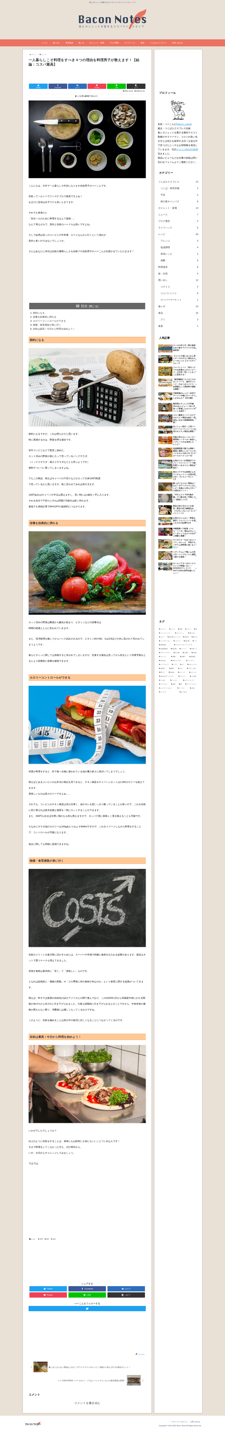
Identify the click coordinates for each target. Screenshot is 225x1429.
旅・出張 (178, 273)
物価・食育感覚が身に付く (47, 325)
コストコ (179, 286)
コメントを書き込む (87, 1403)
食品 (178, 313)
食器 (178, 326)
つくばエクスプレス (178, 181)
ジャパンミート (179, 293)
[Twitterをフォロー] (87, 1308)
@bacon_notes (183, 124)
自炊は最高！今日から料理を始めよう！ (54, 329)
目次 (84, 306)
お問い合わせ (195, 1422)
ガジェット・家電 (178, 208)
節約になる (39, 313)
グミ (179, 319)
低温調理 (179, 247)
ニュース (178, 214)
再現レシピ (179, 254)
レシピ (33, 1239)
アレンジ (179, 240)
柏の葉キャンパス (179, 201)
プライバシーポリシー (179, 1422)
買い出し (178, 280)
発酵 (179, 260)
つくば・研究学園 (179, 188)
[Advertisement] (87, 73)
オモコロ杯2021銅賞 (187, 149)
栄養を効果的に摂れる (44, 317)
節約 (47, 1239)
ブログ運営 (178, 221)
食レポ (178, 306)
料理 (41, 1239)
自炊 (54, 1239)
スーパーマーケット (179, 299)
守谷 (179, 195)
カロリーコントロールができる (49, 321)
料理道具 (178, 267)
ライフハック (178, 227)
